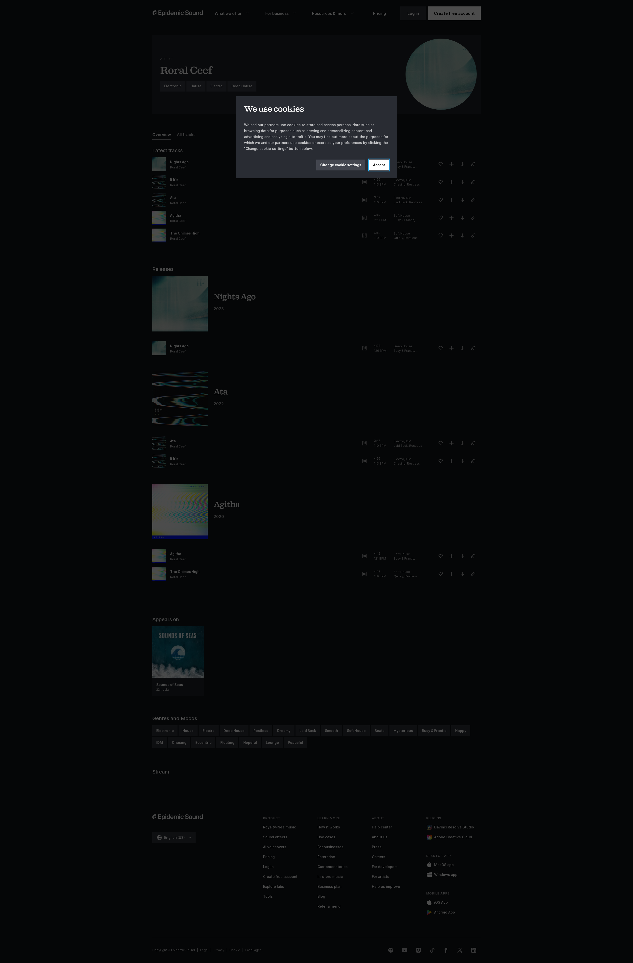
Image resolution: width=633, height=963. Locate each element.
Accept (379, 165)
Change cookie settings (340, 165)
